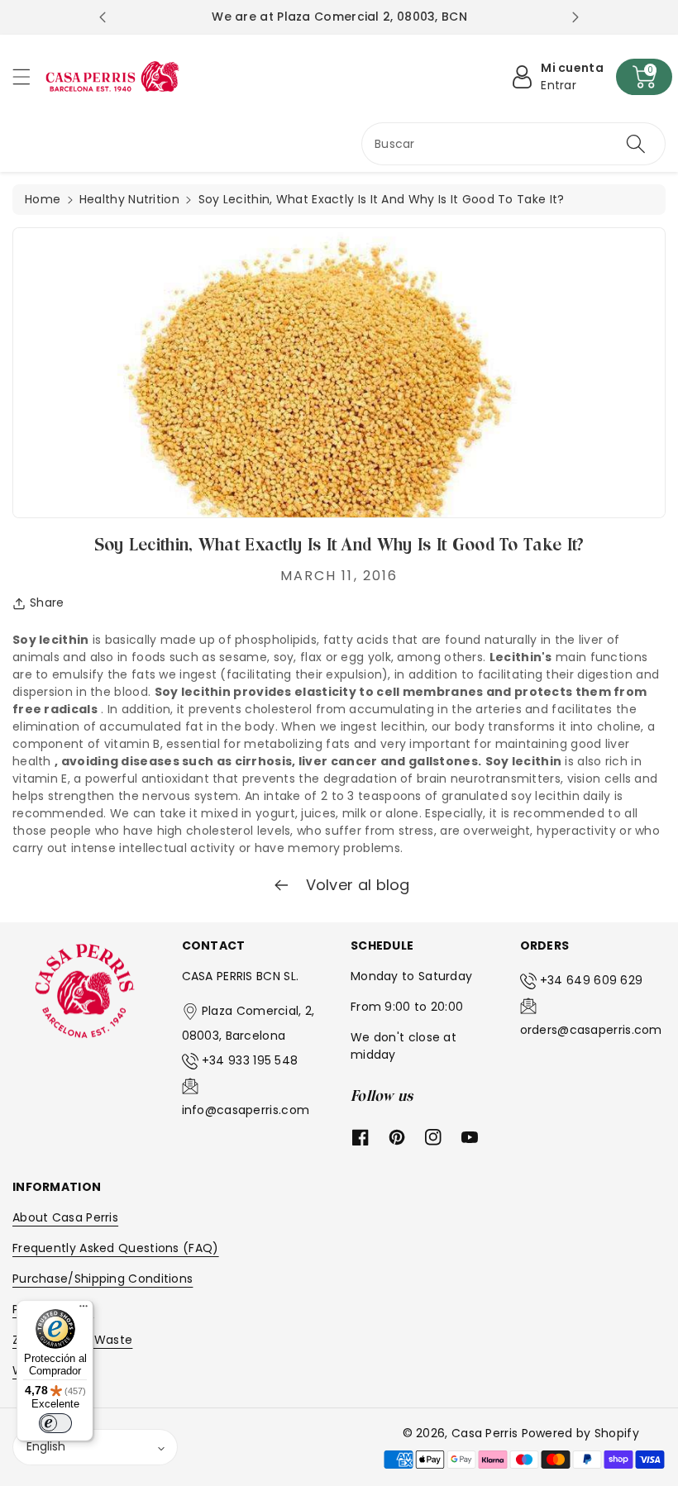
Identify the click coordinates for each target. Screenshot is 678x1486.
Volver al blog (355, 884)
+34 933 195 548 (250, 1060)
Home (42, 199)
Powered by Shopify (580, 1433)
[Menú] (83, 1310)
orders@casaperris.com (591, 1030)
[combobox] (513, 143)
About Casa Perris (65, 1217)
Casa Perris (484, 1433)
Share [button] (47, 602)
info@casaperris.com (246, 1110)
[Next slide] (575, 17)
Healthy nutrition (129, 199)
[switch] (55, 1423)
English (45, 1446)
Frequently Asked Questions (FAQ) (115, 1248)
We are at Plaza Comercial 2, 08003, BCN (339, 16)
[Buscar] (636, 143)
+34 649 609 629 (591, 980)
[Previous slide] (102, 17)
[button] (28, 76)
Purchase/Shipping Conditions (102, 1278)
